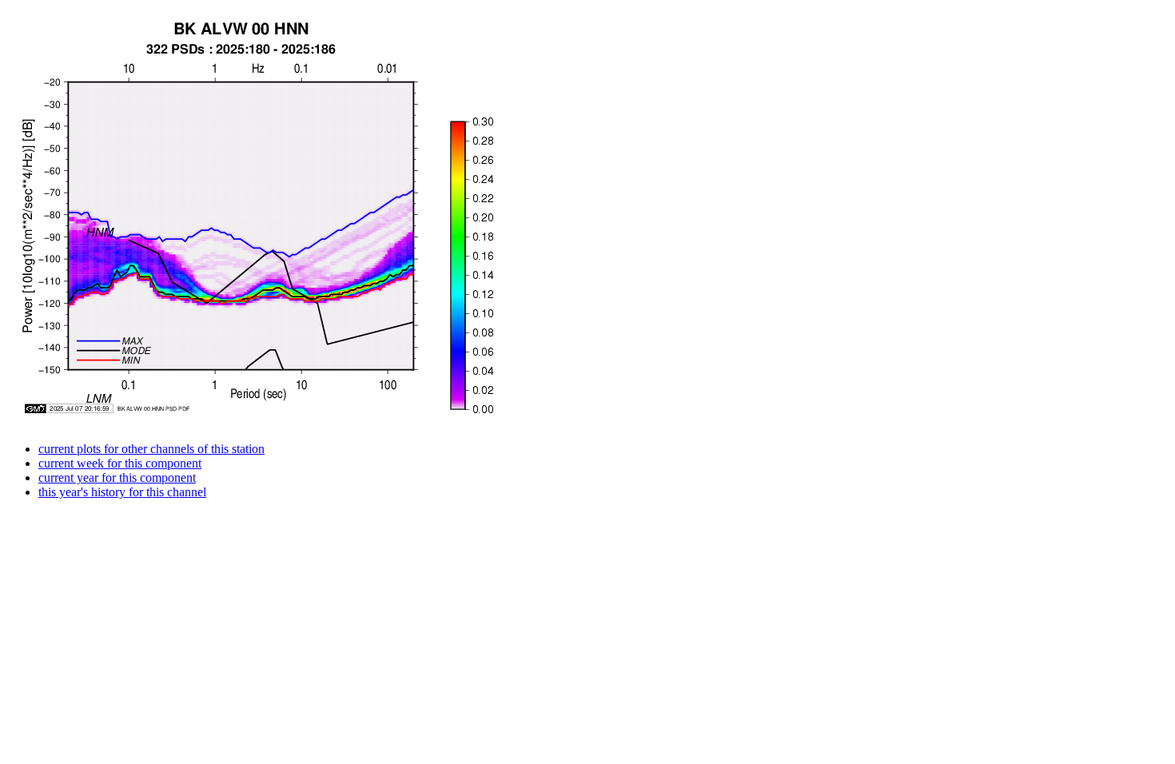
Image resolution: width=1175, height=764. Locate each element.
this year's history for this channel (122, 492)
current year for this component (117, 477)
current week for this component (119, 463)
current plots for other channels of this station (151, 449)
